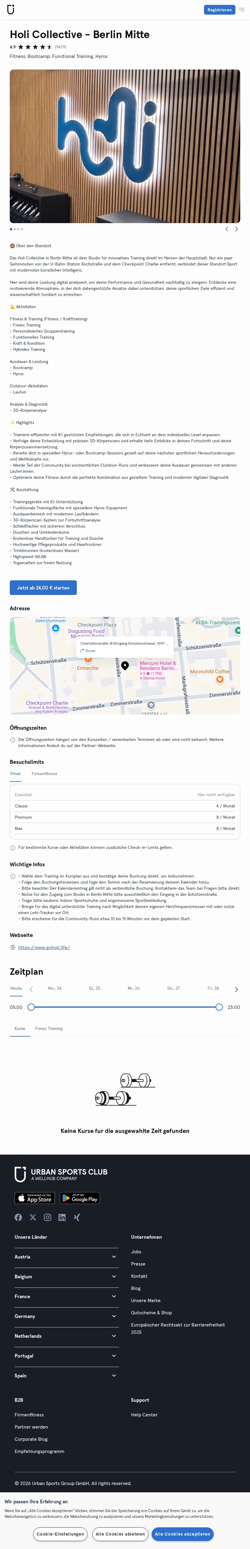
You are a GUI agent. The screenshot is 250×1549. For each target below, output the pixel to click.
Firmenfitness (29, 1415)
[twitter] (33, 1217)
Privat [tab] (15, 773)
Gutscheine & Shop (151, 1312)
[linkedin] (62, 1217)
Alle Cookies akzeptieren (182, 1534)
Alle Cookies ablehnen (120, 1534)
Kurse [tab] (20, 1028)
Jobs (136, 1251)
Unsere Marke (146, 1300)
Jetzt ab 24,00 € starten (43, 588)
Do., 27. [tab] (174, 988)
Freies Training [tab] (48, 1028)
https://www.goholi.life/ (44, 947)
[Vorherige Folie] (226, 229)
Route (90, 650)
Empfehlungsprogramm (39, 1451)
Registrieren (220, 9)
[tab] (11, 229)
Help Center (144, 1415)
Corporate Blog (31, 1439)
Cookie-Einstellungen (60, 1534)
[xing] (76, 1217)
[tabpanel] (125, 1089)
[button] (67, 1256)
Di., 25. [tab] (95, 988)
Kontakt (139, 1276)
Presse (138, 1264)
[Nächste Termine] (236, 989)
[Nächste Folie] (236, 229)
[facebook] (18, 1217)
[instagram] (47, 1217)
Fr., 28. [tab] (214, 988)
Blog (136, 1288)
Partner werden (31, 1427)
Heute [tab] (16, 988)
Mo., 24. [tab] (55, 988)
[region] (125, 1520)
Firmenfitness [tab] (44, 773)
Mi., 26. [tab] (134, 988)
